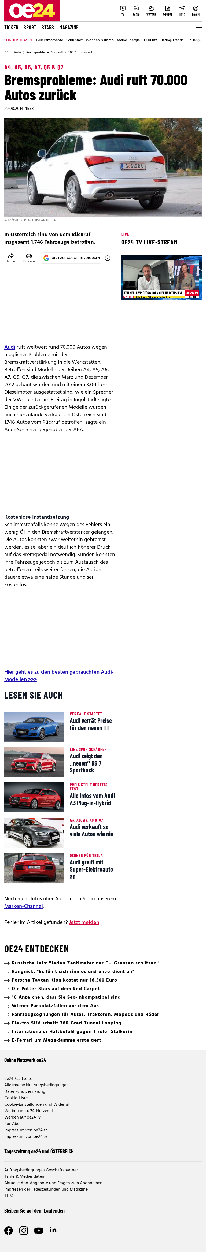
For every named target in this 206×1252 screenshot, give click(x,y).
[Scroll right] (199, 40)
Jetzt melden (84, 922)
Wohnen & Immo (100, 40)
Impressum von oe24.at (25, 1130)
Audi (9, 347)
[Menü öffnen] (198, 27)
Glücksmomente (49, 40)
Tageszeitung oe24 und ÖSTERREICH (39, 1151)
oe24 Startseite (18, 1078)
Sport (30, 27)
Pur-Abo (12, 1123)
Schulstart (74, 40)
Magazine (69, 27)
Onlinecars (195, 40)
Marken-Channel (23, 906)
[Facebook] (8, 1230)
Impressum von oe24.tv (25, 1136)
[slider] (147, 291)
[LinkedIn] (53, 1230)
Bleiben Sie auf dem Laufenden (34, 1210)
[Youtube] (38, 1230)
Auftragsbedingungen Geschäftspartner (41, 1170)
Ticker (11, 27)
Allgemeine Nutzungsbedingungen (36, 1085)
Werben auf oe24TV (22, 1117)
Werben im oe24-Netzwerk (29, 1111)
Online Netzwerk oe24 (25, 1060)
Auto (17, 52)
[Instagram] (23, 1230)
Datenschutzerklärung (24, 1091)
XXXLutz (150, 40)
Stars (48, 27)
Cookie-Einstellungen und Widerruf (36, 1104)
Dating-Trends (171, 40)
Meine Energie (128, 40)
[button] (130, 291)
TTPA (9, 1195)
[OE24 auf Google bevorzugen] (107, 258)
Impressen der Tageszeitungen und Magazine (46, 1189)
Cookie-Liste (16, 1098)
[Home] (6, 52)
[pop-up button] (184, 291)
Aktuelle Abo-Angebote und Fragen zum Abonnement (54, 1183)
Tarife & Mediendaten (24, 1176)
